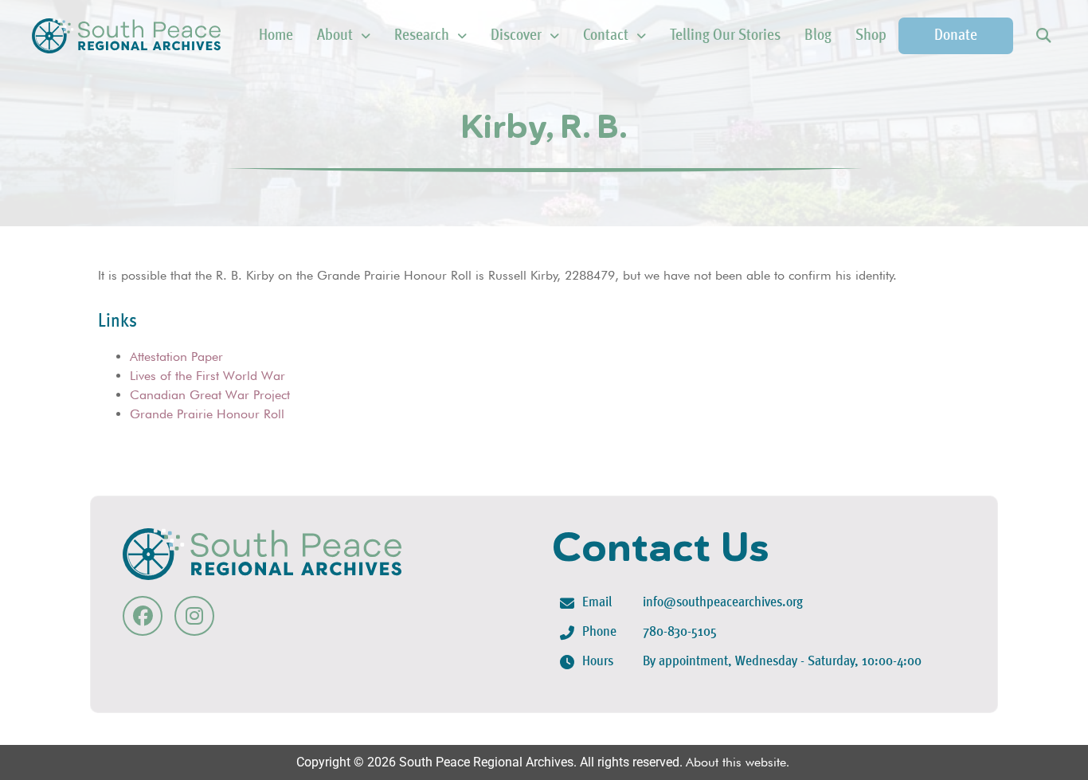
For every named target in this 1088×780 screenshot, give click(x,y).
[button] (1043, 36)
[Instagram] (194, 616)
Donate (955, 36)
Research (421, 36)
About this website (736, 762)
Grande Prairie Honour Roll (207, 413)
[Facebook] (142, 616)
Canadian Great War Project (210, 394)
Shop (870, 36)
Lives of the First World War (207, 375)
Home (276, 36)
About (335, 36)
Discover (516, 36)
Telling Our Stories (725, 36)
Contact (605, 36)
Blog (818, 36)
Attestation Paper (176, 356)
